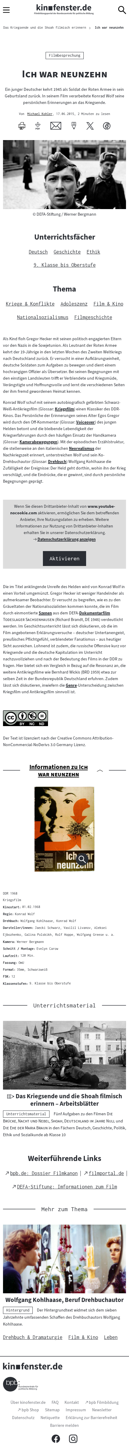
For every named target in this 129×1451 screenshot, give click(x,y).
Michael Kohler (39, 114)
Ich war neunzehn (109, 27)
